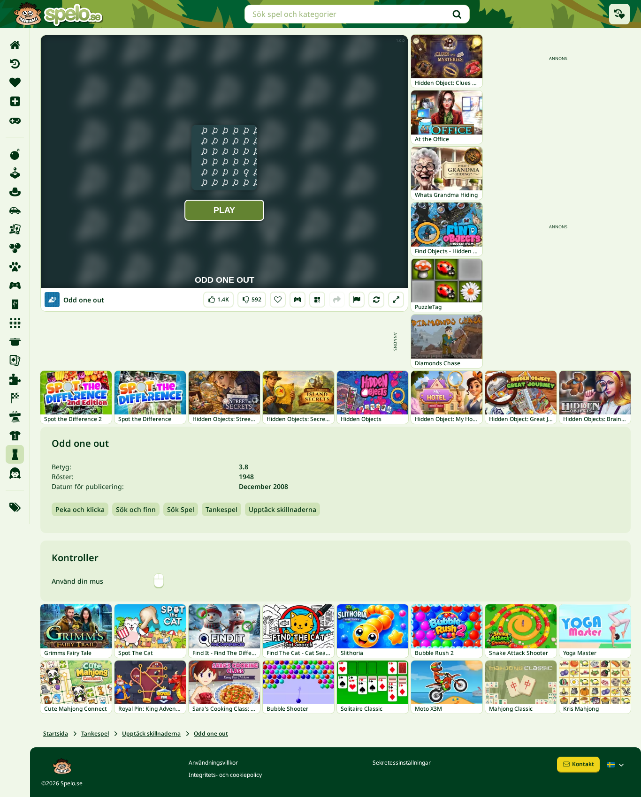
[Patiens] (15, 360)
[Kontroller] (297, 300)
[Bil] (15, 210)
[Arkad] (15, 173)
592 (251, 297)
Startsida (55, 733)
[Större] (396, 300)
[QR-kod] (317, 300)
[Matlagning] (15, 341)
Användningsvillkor (213, 763)
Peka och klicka (80, 509)
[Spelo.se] (58, 14)
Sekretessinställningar (402, 763)
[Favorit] (15, 82)
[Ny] (15, 101)
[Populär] (15, 120)
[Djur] (15, 266)
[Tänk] (15, 454)
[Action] (15, 154)
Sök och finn (136, 509)
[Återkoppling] (357, 300)
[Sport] (15, 435)
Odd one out (211, 733)
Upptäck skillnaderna (282, 509)
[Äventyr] (15, 191)
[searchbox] (357, 14)
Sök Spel (180, 509)
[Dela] (337, 300)
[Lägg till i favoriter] (278, 300)
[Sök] (457, 14)
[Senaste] (15, 63)
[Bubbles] (15, 248)
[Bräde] (15, 229)
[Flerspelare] (15, 285)
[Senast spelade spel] (619, 14)
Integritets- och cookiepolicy (225, 775)
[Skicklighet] (15, 416)
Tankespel (221, 509)
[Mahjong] (15, 304)
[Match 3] (15, 323)
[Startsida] (15, 45)
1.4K (218, 297)
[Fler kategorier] (15, 507)
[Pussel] (15, 379)
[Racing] (15, 398)
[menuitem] (15, 45)
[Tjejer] (15, 473)
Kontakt (583, 764)
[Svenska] (616, 765)
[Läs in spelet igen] (376, 300)
